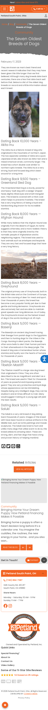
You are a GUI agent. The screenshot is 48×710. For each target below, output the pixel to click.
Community (21, 24)
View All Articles (24, 469)
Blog (11, 24)
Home (5, 24)
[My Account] (46, 16)
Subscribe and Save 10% (26, 2)
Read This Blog (10, 547)
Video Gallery (8, 665)
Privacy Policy (24, 698)
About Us (5, 657)
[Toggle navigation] (4, 8)
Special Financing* (10, 653)
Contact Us (6, 661)
